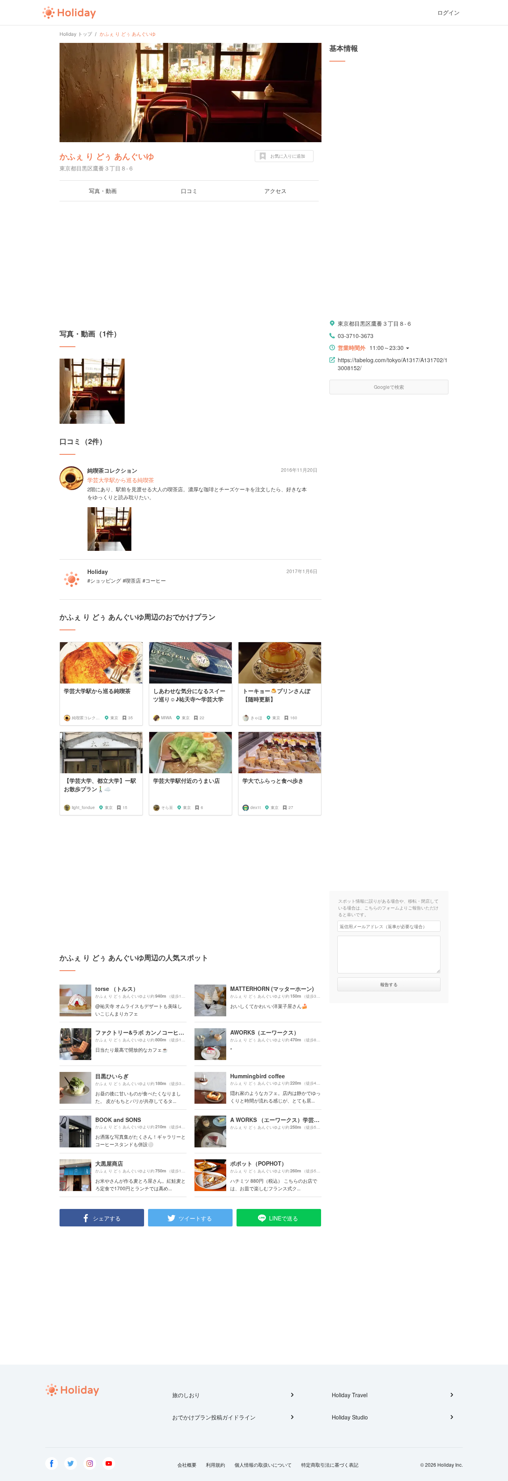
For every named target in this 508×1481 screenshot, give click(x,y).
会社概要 (186, 1464)
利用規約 (215, 1464)
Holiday (69, 12)
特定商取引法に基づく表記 (329, 1464)
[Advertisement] (190, 265)
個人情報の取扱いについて (263, 1464)
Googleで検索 (389, 386)
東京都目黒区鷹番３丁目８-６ (375, 323)
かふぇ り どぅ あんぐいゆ (107, 156)
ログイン (448, 12)
